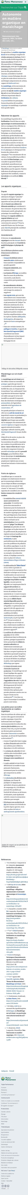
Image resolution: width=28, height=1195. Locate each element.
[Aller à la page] (25, 7)
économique (22, 894)
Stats (2, 1183)
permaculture (5, 403)
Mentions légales (5, 1176)
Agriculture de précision (7, 1130)
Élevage (3, 1114)
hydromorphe (8, 618)
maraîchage (7, 86)
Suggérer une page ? (8, 1105)
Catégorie (4, 1071)
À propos (3, 1087)
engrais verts (10, 295)
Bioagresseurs (5, 1134)
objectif (7, 228)
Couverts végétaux (6, 1139)
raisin (12, 260)
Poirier (10, 955)
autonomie (13, 733)
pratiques (4, 384)
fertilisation (5, 98)
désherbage (8, 663)
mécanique (11, 451)
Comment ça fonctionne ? (8, 1094)
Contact (3, 1181)
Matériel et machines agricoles (9, 1153)
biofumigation (8, 319)
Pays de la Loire (15, 885)
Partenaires (4, 1090)
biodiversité (12, 83)
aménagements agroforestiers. (14, 812)
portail (5, 101)
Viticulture (4, 1116)
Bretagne (11, 1011)
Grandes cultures (5, 1111)
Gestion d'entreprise (6, 1147)
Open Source (4, 1178)
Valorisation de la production (9, 1167)
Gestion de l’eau (5, 1150)
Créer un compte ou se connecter (10, 1100)
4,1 (11, 930)
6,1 (11, 976)
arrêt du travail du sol (16, 413)
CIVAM (15, 931)
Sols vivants (4, 1165)
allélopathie (21, 317)
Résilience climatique (7, 1162)
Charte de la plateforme (7, 1173)
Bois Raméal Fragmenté (8, 432)
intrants (18, 240)
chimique (4, 76)
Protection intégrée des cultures (9, 1160)
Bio (7, 911)
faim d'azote (12, 998)
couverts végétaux (7, 425)
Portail (11, 1071)
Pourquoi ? (4, 1092)
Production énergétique (7, 1158)
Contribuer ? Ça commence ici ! (9, 1103)
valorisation (10, 778)
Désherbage (4, 1144)
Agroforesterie (5, 1132)
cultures (4, 88)
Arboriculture (4, 1119)
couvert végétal (20, 498)
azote (13, 321)
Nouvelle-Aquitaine (13, 979)
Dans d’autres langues (13, 31)
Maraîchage (5, 48)
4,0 (8, 930)
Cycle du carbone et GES (8, 1142)
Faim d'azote (21, 565)
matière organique (20, 91)
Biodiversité (4, 1137)
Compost (7, 258)
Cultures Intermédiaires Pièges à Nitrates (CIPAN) (14, 560)
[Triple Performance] (12, 2)
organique (4, 105)
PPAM (2, 1124)
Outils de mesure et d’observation (10, 1155)
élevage (15, 273)
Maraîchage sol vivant (13, 984)
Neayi (13, 1170)
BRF (5, 804)
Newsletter (9, 1181)
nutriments (8, 539)
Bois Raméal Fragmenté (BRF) (14, 331)
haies (17, 809)
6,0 (8, 976)
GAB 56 (16, 1006)
